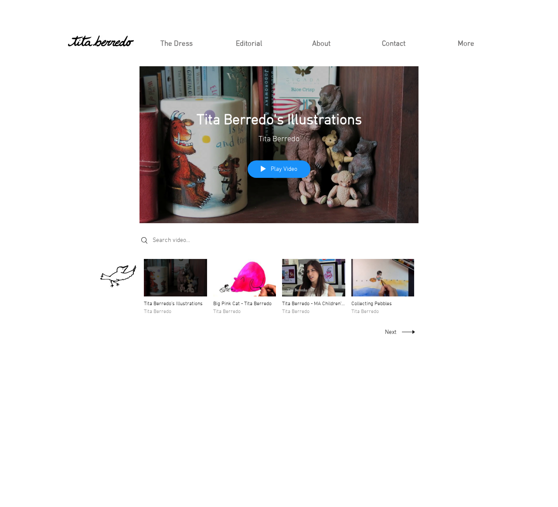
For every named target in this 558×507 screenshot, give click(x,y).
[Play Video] (175, 287)
